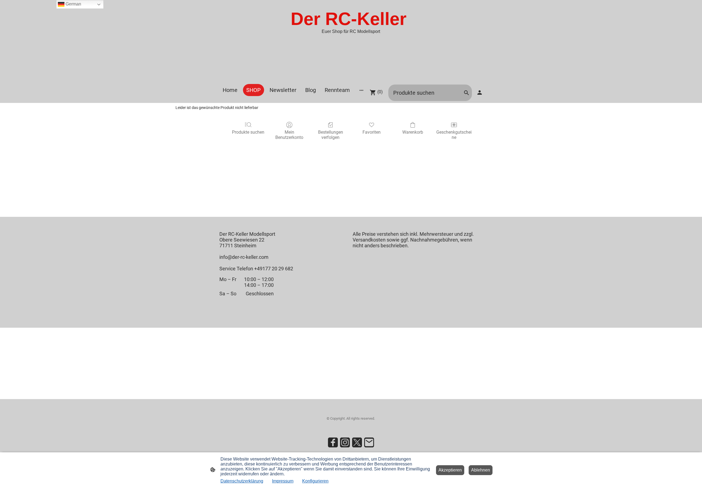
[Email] (369, 442)
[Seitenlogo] (351, 77)
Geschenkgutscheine (454, 135)
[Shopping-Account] (479, 92)
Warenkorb (412, 132)
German (72, 4)
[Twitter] (357, 442)
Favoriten (372, 132)
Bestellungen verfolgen (330, 135)
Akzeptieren (450, 470)
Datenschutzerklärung (241, 481)
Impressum (282, 481)
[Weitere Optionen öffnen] (361, 90)
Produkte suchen (248, 132)
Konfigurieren (315, 481)
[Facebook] (333, 442)
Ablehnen (480, 470)
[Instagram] (345, 442)
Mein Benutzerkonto (289, 135)
